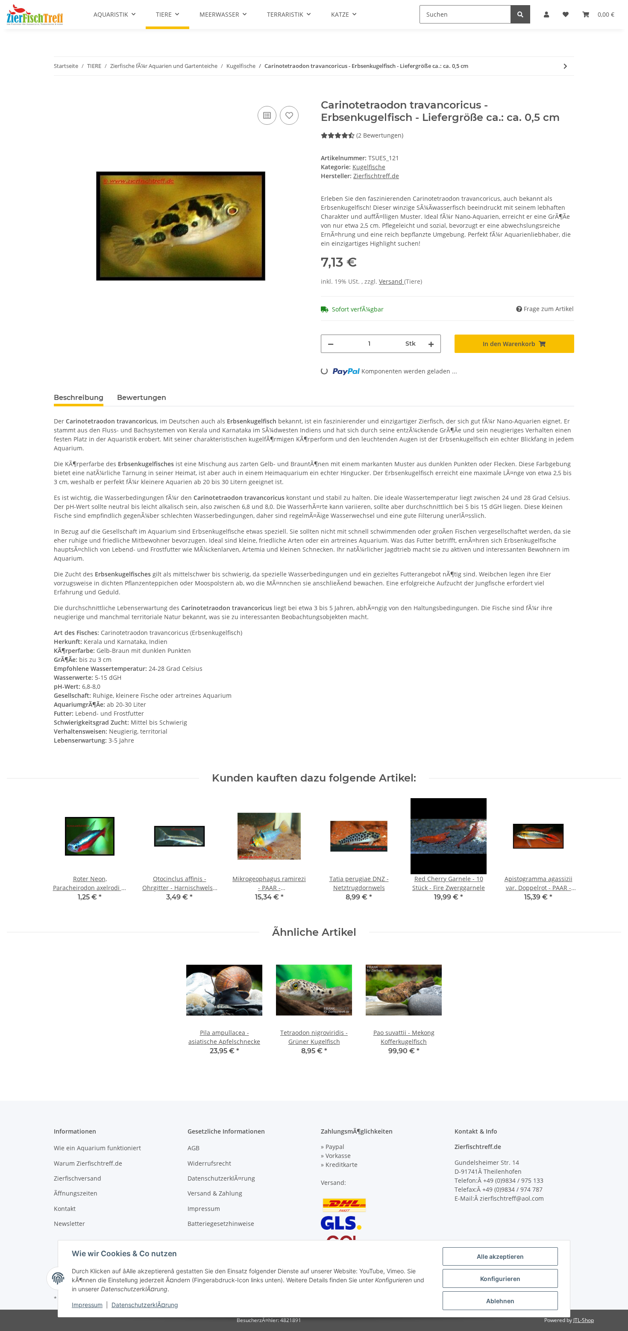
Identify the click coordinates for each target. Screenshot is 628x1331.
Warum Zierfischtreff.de (88, 1163)
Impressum (204, 1209)
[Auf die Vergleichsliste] (267, 115)
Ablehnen (500, 1301)
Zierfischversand (77, 1178)
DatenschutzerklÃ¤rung (221, 1178)
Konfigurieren (500, 1278)
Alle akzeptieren (500, 1256)
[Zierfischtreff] (35, 14)
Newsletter (69, 1223)
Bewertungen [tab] (141, 398)
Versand (391, 281)
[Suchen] (520, 14)
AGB (194, 1148)
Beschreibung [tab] (78, 398)
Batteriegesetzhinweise (221, 1223)
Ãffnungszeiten (75, 1193)
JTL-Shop (583, 1320)
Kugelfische (368, 167)
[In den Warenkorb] (60, 94)
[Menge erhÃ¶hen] (431, 344)
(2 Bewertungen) (379, 135)
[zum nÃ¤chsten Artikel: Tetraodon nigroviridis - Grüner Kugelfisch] (565, 66)
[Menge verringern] (330, 344)
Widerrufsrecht (209, 1163)
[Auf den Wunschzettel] (289, 115)
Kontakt (65, 1209)
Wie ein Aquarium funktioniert (97, 1148)
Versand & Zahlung (215, 1193)
